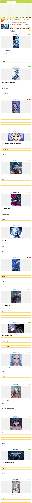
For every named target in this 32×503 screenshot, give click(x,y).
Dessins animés (17, 19)
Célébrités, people (9, 19)
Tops (20, 17)
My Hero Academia (5, 88)
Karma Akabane (4, 58)
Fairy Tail (3, 403)
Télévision (24, 19)
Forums (23, 17)
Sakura (3, 181)
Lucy (3, 373)
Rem (3, 498)
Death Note (4, 91)
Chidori (3, 316)
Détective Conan (5, 341)
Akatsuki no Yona (5, 284)
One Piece (4, 406)
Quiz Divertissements (8, 22)
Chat (30, 17)
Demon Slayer (4, 216)
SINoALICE (4, 411)
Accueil (2, 22)
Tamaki (3, 378)
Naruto (3, 86)
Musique (21, 19)
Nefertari (3, 376)
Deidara (3, 308)
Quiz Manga (13, 22)
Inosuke (3, 443)
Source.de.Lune (28, 27)
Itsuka (3, 118)
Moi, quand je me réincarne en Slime (8, 408)
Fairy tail (10, 32)
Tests (13, 17)
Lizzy (3, 371)
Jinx (2, 184)
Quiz (4, 22)
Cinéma (13, 19)
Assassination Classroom (6, 93)
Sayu (3, 179)
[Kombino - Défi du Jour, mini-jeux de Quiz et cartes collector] (11, 20)
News (11, 17)
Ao (2, 249)
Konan (3, 311)
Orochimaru (4, 61)
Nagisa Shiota (4, 53)
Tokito (3, 438)
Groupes (27, 17)
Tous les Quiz (4, 17)
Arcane (3, 211)
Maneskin (3, 251)
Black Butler (4, 219)
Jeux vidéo (28, 19)
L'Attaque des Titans (5, 214)
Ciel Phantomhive (5, 56)
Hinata (3, 123)
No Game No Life (5, 149)
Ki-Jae (3, 246)
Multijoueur (16, 17)
